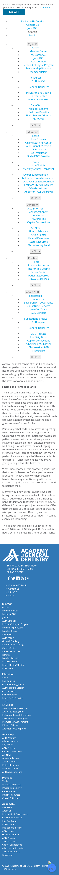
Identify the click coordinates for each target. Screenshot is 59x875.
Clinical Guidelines (38, 279)
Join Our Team (38, 309)
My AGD (7, 603)
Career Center (39, 96)
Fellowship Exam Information (38, 178)
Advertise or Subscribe (38, 344)
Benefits (35, 105)
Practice (7, 777)
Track (35, 162)
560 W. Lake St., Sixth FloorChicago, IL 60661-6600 (22, 567)
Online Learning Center (38, 142)
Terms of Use (9, 868)
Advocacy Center (38, 212)
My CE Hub (38, 165)
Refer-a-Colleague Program (38, 65)
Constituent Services (38, 306)
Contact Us (13, 588)
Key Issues (39, 215)
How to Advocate (38, 231)
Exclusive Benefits (39, 112)
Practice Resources (38, 265)
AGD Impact (38, 81)
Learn (35, 135)
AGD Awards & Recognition (38, 181)
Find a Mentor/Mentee (38, 115)
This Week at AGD (38, 347)
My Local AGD (38, 55)
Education (8, 674)
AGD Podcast (38, 333)
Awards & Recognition (35, 174)
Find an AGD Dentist (18, 585)
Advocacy (8, 734)
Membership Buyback (38, 68)
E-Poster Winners (39, 188)
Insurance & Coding (39, 268)
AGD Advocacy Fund (39, 245)
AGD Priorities (36, 208)
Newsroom (38, 350)
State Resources (38, 241)
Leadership (35, 295)
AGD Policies (39, 218)
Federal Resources (38, 238)
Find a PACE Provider (38, 156)
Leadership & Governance (38, 302)
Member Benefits (38, 108)
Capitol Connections (38, 222)
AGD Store (38, 119)
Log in (11, 595)
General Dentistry (39, 87)
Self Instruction (38, 152)
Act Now (35, 228)
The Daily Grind (38, 337)
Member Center (39, 51)
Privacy (45, 865)
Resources (35, 77)
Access (35, 48)
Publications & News (35, 318)
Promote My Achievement (38, 185)
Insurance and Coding (38, 92)
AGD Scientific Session (38, 146)
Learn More (44, 7)
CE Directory (39, 149)
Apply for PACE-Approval (39, 191)
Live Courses (38, 139)
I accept (14, 11)
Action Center (38, 235)
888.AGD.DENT (15, 572)
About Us (38, 299)
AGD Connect (38, 61)
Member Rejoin (38, 72)
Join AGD (39, 58)
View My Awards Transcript (38, 169)
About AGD (8, 804)
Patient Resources (38, 99)
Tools (35, 262)
